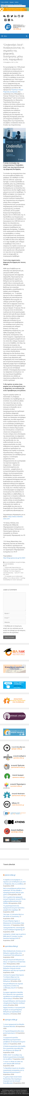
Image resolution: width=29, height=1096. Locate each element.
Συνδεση (16, 2)
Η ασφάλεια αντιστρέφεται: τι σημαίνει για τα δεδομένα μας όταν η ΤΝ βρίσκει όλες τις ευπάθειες (14, 882)
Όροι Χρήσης (11, 1092)
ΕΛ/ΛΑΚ (2, 4)
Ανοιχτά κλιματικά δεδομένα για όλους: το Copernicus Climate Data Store (14, 962)
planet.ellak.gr (10, 875)
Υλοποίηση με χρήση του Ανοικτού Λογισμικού (14, 1090)
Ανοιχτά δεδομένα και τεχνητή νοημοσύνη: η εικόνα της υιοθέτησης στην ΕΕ (13, 986)
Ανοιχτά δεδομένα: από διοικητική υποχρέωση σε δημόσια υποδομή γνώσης (14, 1003)
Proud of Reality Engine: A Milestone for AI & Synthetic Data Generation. (13, 923)
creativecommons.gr (9, 4)
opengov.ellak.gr (11, 1019)
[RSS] (12, 20)
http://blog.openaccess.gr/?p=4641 (14, 558)
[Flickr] (9, 20)
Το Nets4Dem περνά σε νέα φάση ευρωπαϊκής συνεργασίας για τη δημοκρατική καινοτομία (13, 1070)
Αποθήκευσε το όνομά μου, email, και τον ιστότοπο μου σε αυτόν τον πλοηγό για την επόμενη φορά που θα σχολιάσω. (14, 629)
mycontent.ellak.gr (18, 4)
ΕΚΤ (6, 565)
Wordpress (4, 1092)
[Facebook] (8, 16)
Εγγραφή (12, 2)
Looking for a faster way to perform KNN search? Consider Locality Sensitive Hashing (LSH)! (14, 936)
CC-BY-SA (18, 1093)
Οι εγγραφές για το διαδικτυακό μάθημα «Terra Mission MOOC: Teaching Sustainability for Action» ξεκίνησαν (14, 577)
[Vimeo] (5, 20)
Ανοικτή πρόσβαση (10, 562)
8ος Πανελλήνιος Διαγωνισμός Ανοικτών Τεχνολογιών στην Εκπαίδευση (14, 10)
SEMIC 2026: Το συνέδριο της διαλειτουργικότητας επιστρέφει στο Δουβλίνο (13, 1057)
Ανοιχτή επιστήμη (20, 562)
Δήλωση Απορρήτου (21, 1092)
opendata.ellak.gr (11, 946)
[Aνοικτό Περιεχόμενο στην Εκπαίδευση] (14, 27)
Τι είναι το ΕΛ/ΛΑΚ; (5, 2)
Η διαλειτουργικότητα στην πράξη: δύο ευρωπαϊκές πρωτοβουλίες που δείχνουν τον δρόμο (14, 1048)
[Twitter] (12, 16)
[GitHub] (19, 16)
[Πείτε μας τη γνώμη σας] (4, 16)
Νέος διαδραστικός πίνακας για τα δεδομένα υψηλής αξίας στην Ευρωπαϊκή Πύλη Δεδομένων (14, 953)
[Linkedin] (15, 16)
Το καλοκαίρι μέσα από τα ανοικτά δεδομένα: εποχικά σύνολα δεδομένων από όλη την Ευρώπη (14, 968)
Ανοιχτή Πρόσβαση (8, 564)
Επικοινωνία (25, 1093)
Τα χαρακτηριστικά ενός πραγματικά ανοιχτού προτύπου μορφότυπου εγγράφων (13, 908)
